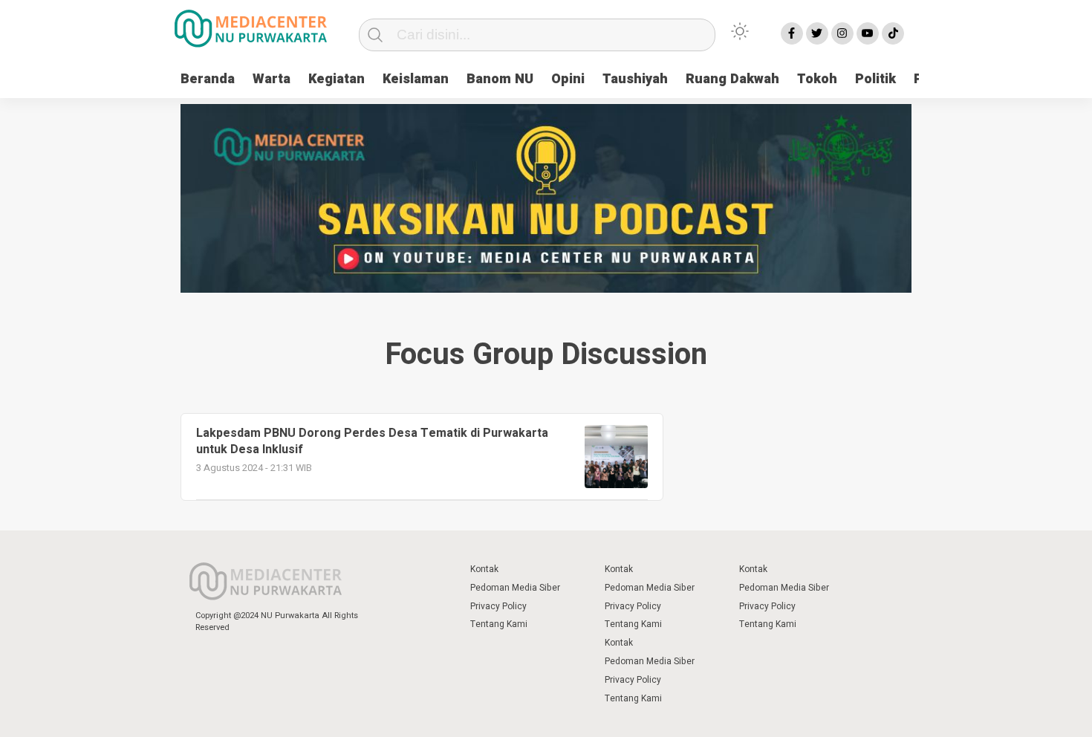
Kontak (484, 569)
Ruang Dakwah (732, 79)
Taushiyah (635, 79)
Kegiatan (336, 79)
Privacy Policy (498, 606)
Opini (568, 79)
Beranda (208, 79)
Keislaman (416, 79)
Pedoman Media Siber (515, 587)
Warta (271, 79)
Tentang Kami (498, 624)
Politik (875, 79)
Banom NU (500, 79)
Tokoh (817, 79)
